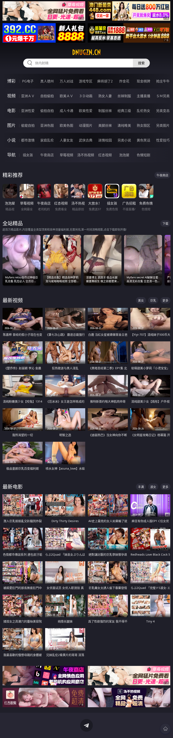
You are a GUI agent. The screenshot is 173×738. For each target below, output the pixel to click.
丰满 (141, 487)
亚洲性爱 (28, 110)
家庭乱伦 (47, 140)
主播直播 (143, 96)
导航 (11, 155)
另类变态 (163, 110)
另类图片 (163, 125)
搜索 (141, 63)
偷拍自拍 (47, 110)
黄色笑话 (143, 140)
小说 (11, 140)
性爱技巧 (163, 140)
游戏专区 (85, 81)
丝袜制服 (124, 96)
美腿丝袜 (105, 125)
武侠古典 (85, 140)
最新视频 (13, 300)
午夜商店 (47, 155)
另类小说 (124, 140)
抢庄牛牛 (163, 81)
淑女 (153, 487)
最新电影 (13, 486)
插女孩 (28, 155)
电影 (11, 110)
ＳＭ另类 (163, 96)
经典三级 (124, 110)
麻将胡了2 (105, 81)
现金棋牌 (143, 81)
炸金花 (124, 81)
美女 (141, 300)
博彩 (11, 81)
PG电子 (28, 81)
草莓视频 (66, 155)
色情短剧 (143, 155)
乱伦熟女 (143, 110)
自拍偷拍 (47, 96)
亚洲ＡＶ (28, 96)
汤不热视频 (85, 155)
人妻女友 (66, 140)
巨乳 (153, 300)
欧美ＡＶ (66, 96)
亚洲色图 (47, 125)
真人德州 (47, 81)
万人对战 (66, 81)
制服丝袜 (105, 110)
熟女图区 (143, 125)
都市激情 (28, 140)
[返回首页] (165, 729)
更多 (165, 300)
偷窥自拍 (28, 125)
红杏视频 (105, 155)
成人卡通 (66, 110)
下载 (165, 223)
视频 (11, 96)
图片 (11, 125)
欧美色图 (66, 125)
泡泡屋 (124, 155)
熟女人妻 (105, 96)
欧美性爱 (85, 110)
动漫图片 (85, 125)
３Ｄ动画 (85, 96)
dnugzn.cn (86, 52)
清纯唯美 (124, 125)
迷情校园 (105, 140)
